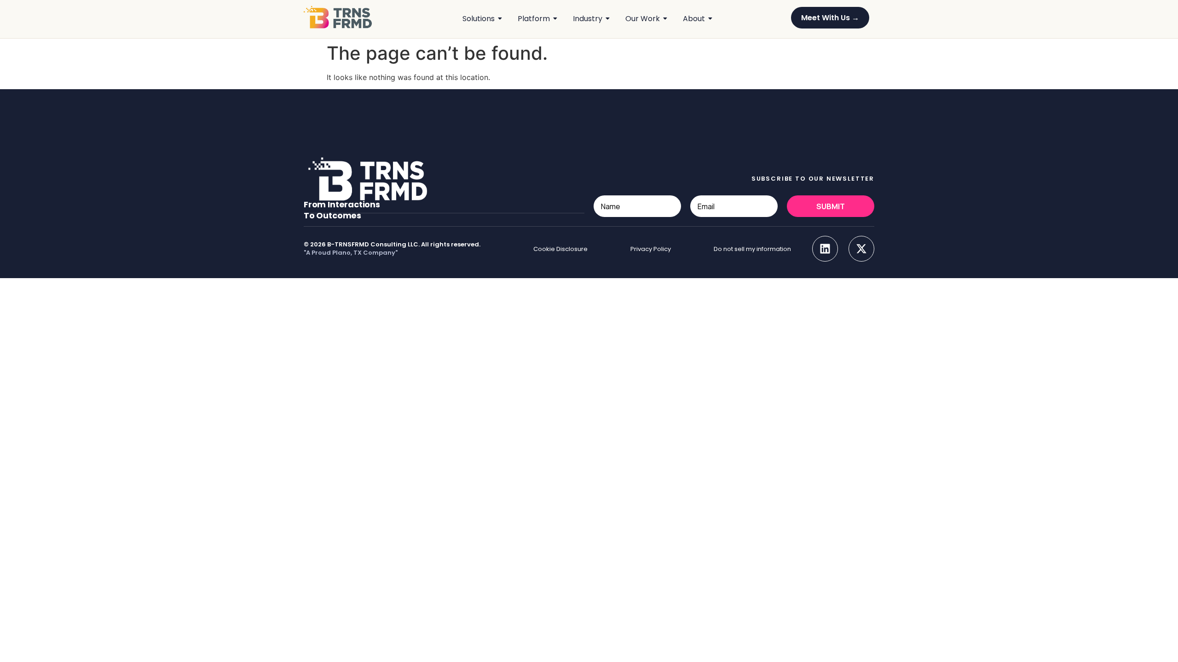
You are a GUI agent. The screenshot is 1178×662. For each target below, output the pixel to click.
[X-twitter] (861, 249)
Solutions (478, 18)
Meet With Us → (830, 17)
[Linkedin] (825, 249)
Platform (534, 18)
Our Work (642, 18)
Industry (587, 18)
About (694, 18)
